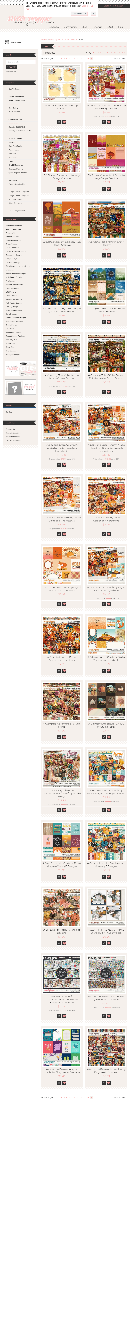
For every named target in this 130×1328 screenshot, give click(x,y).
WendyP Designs (13, 354)
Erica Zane (10, 270)
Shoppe (54, 27)
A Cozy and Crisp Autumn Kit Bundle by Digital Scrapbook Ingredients (61, 448)
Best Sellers (13, 108)
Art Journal (13, 180)
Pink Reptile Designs (14, 303)
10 (81, 59)
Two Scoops (11, 351)
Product (96, 53)
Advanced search (11, 71)
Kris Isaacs (10, 281)
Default (109, 53)
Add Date (122, 53)
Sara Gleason (11, 314)
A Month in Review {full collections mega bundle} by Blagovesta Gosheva (62, 1000)
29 (87, 59)
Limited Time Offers (16, 96)
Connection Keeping (14, 255)
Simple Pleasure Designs (16, 318)
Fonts (11, 161)
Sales (115, 53)
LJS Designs (11, 292)
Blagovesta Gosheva (14, 240)
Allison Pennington (13, 229)
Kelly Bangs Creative (14, 277)
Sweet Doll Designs (13, 332)
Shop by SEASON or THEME (63, 40)
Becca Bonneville (13, 237)
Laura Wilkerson (12, 288)
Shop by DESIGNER (17, 127)
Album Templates (15, 199)
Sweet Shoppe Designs (15, 336)
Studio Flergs (11, 325)
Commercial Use (15, 119)
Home (44, 40)
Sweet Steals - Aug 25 (17, 100)
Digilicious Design (13, 262)
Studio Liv (10, 329)
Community (70, 27)
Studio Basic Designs (14, 321)
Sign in (107, 6)
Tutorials (97, 27)
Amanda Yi (10, 233)
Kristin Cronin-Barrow (14, 285)
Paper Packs (14, 150)
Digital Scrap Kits (15, 138)
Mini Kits (12, 142)
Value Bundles (14, 112)
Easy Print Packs (15, 146)
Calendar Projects (16, 169)
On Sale (9, 412)
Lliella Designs (11, 296)
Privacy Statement (13, 437)
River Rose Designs (14, 310)
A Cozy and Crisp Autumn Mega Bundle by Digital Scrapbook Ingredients (106, 448)
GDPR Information (13, 440)
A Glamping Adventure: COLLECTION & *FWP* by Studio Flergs (62, 794)
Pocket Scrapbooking (17, 184)
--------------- (13, 93)
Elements (12, 154)
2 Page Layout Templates (19, 196)
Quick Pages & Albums (18, 173)
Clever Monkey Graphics (16, 251)
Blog (84, 27)
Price (102, 53)
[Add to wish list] (64, 122)
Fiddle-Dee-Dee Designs (16, 273)
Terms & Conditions (13, 433)
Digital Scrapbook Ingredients (17, 266)
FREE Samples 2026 (17, 211)
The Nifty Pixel (11, 340)
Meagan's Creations (14, 299)
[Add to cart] (59, 122)
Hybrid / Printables (16, 165)
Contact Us (10, 429)
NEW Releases (15, 89)
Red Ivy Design (12, 307)
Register (118, 6)
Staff (110, 27)
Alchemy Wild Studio (14, 226)
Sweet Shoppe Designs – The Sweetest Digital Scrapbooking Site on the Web (33, 20)
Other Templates (15, 203)
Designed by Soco (13, 259)
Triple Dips (10, 347)
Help (121, 27)
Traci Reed (10, 343)
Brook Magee (11, 244)
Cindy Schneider (12, 248)
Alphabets (13, 157)
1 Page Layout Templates (19, 192)
